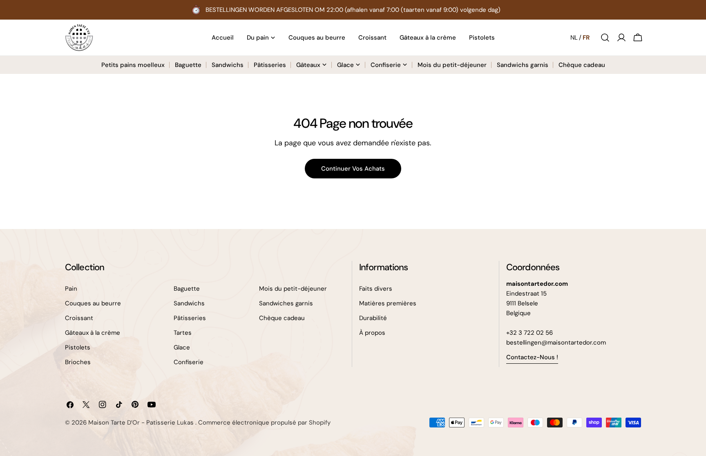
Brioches (78, 362)
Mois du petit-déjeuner (293, 289)
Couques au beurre (93, 303)
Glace (182, 347)
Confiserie (188, 362)
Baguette (187, 289)
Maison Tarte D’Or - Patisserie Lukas (141, 422)
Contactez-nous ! (532, 357)
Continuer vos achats (353, 169)
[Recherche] (605, 37)
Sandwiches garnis (286, 303)
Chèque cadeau (282, 318)
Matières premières (387, 303)
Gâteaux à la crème (92, 333)
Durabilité (373, 318)
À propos (372, 333)
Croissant (79, 318)
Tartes (183, 333)
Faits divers (375, 289)
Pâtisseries (190, 318)
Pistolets (77, 347)
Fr (586, 37)
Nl (574, 37)
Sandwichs (189, 303)
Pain (71, 289)
